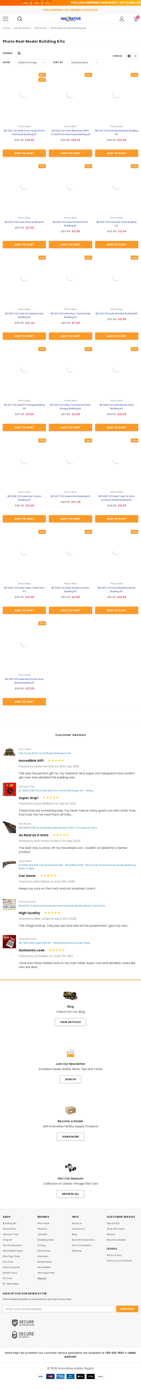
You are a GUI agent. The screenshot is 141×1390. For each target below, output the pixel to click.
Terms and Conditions (119, 1260)
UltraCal (42, 1229)
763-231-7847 (115, 1353)
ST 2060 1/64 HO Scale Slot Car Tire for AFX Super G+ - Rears (56, 790)
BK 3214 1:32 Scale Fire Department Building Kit (24, 315)
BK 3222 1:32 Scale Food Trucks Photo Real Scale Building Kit (24, 132)
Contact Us (78, 1229)
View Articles (70, 1022)
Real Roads (43, 1251)
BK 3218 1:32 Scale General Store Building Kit (70, 223)
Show (6, 62)
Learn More (70, 1136)
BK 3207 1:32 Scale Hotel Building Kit (70, 496)
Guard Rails (9, 1229)
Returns (111, 1234)
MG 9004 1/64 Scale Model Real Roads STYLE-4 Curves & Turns (58, 827)
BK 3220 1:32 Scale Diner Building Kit (24, 222)
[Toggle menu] (5, 19)
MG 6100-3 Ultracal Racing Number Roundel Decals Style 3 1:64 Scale (62, 905)
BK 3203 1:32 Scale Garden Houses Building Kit (70, 589)
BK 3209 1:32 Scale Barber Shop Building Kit (117, 406)
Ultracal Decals (11, 1267)
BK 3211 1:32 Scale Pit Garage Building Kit (24, 406)
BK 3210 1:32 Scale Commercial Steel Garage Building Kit (70, 406)
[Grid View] (129, 56)
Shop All (7, 1240)
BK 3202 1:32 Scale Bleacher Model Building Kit (116, 589)
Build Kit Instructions (83, 1240)
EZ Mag (41, 1245)
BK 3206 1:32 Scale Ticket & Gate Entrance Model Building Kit (117, 498)
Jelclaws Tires (10, 1234)
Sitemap (77, 1251)
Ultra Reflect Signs (13, 1251)
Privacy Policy (114, 1255)
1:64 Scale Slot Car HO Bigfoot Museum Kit (45, 753)
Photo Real (43, 1223)
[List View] (135, 56)
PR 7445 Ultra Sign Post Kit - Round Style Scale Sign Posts (54, 942)
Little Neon (42, 1256)
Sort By (58, 62)
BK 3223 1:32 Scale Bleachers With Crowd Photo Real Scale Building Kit (70, 132)
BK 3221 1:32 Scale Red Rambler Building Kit (116, 132)
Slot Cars (8, 1262)
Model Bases (44, 1262)
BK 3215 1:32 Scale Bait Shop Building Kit (117, 223)
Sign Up (70, 1079)
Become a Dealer (116, 1240)
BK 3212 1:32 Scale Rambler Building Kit (117, 313)
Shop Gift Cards (116, 1229)
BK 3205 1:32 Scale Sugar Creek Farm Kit (24, 589)
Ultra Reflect (44, 1267)
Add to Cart (24, 153)
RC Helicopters (11, 1284)
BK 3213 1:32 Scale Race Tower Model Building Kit (70, 315)
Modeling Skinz (45, 1240)
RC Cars (7, 1278)
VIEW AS (117, 55)
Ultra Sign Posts (11, 1256)
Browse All (70, 1194)
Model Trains (10, 1273)
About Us (77, 1223)
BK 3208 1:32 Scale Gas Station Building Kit (24, 498)
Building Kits (10, 1223)
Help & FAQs (113, 1223)
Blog (74, 1234)
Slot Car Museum (12, 1245)
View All (41, 1278)
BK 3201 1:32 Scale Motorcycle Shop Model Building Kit (24, 681)
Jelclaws (42, 1234)
